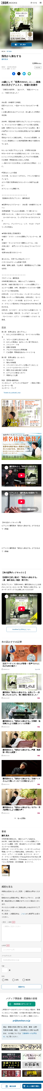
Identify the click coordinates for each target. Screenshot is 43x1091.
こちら (23, 914)
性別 (3, 976)
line (29, 73)
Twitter (18, 73)
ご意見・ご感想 (6, 922)
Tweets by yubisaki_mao (12, 392)
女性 (17, 980)
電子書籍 (9, 51)
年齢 (3, 966)
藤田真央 (5, 59)
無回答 (28, 980)
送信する (21, 987)
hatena (24, 73)
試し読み (23, 44)
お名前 (4, 945)
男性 (6, 980)
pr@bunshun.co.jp (21, 1021)
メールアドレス (6, 956)
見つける (33, 3)
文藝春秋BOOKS (9, 2)
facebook (13, 73)
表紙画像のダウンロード (22, 1004)
